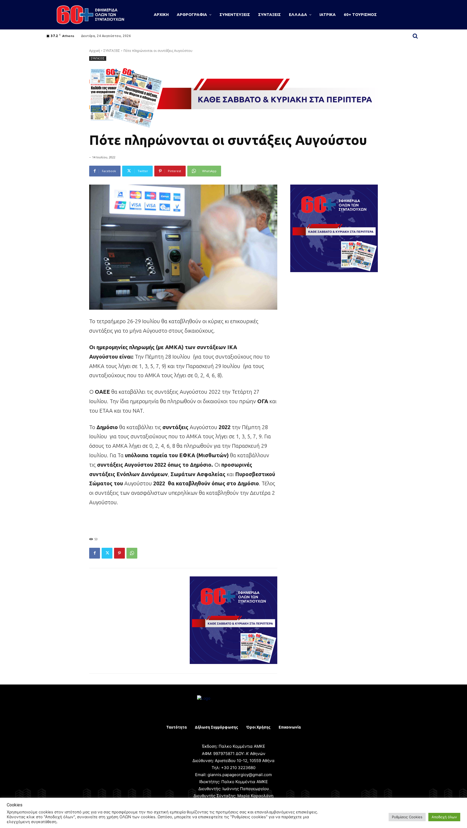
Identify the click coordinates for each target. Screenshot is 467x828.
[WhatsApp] (131, 553)
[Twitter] (107, 553)
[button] (415, 35)
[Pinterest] (119, 553)
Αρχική (94, 50)
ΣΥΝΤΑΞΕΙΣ (112, 50)
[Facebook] (94, 553)
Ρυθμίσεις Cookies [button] (407, 817)
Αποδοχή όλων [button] (444, 817)
